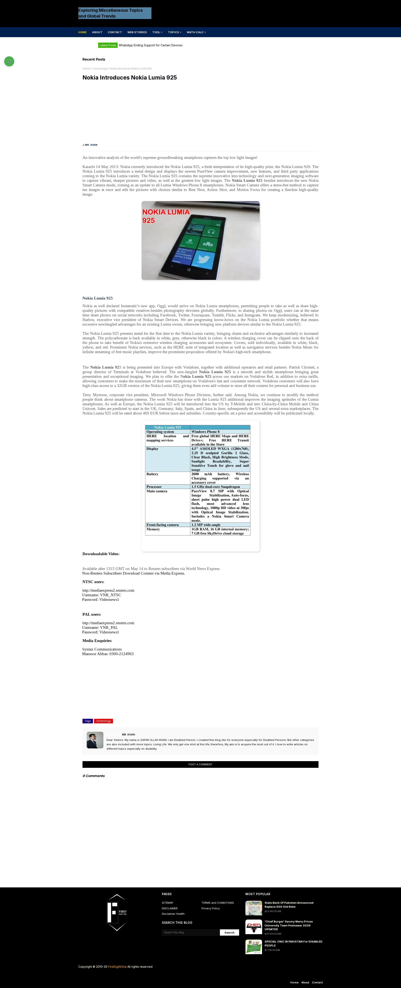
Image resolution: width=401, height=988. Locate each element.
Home (86, 68)
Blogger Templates (157, 975)
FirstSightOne (117, 966)
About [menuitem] (97, 32)
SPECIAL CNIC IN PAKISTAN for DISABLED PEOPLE (293, 943)
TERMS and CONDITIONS (218, 902)
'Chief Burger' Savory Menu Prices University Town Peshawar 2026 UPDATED (289, 925)
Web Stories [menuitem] (137, 32)
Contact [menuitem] (115, 32)
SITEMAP (167, 902)
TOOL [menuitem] (156, 32)
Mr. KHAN (91, 144)
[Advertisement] (200, 114)
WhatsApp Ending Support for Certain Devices (151, 45)
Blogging (112, 975)
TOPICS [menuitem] (173, 32)
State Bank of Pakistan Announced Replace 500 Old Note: (289, 904)
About (305, 982)
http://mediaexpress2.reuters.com (108, 590)
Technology (100, 68)
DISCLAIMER (170, 908)
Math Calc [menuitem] (195, 32)
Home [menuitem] (82, 32)
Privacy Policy (211, 908)
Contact (317, 982)
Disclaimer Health (173, 913)
